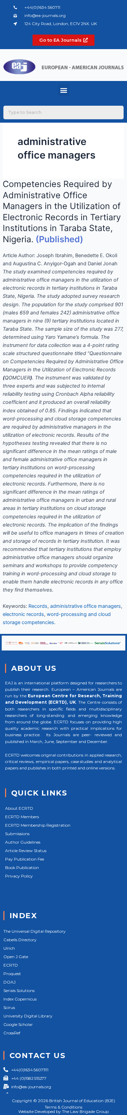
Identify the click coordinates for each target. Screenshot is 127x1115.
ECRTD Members (22, 816)
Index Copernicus (20, 999)
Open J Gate (15, 956)
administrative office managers (85, 606)
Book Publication (22, 867)
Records (37, 606)
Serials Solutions (19, 990)
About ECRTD (19, 808)
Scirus (9, 1007)
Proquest (12, 973)
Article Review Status (25, 850)
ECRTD (10, 965)
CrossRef (11, 1032)
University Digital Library (27, 1015)
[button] (63, 90)
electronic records (23, 614)
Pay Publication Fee (24, 859)
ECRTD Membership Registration (37, 825)
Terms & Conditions (63, 1107)
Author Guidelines (22, 842)
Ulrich (9, 948)
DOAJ (9, 982)
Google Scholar (18, 1024)
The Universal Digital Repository (34, 931)
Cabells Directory (20, 939)
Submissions (17, 833)
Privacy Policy (19, 876)
